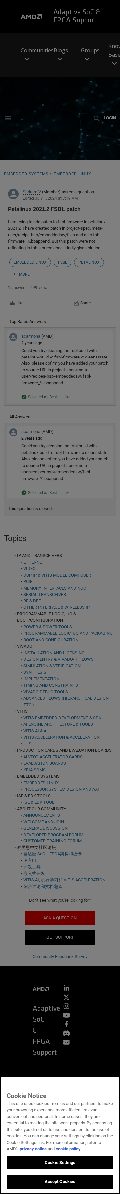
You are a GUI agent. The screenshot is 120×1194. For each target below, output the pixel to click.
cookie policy (68, 1148)
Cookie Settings (60, 1162)
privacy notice (33, 1148)
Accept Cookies (60, 1181)
